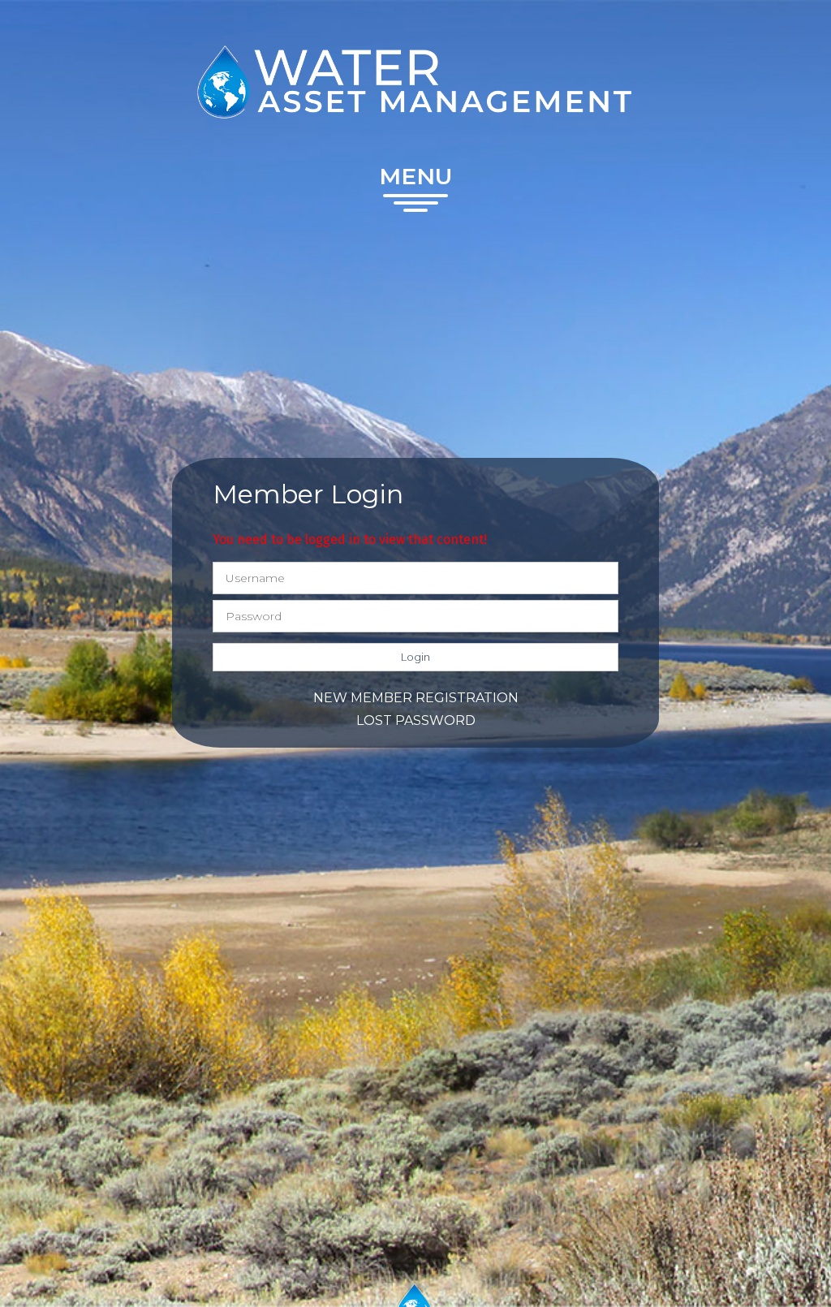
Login (415, 656)
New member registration (416, 697)
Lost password (416, 720)
